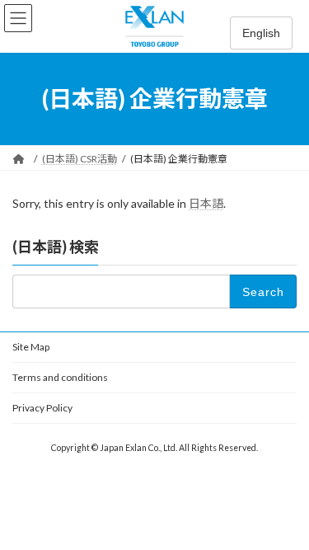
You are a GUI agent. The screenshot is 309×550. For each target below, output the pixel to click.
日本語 (206, 203)
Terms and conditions (60, 377)
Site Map (30, 347)
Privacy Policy (42, 408)
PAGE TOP (285, 516)
